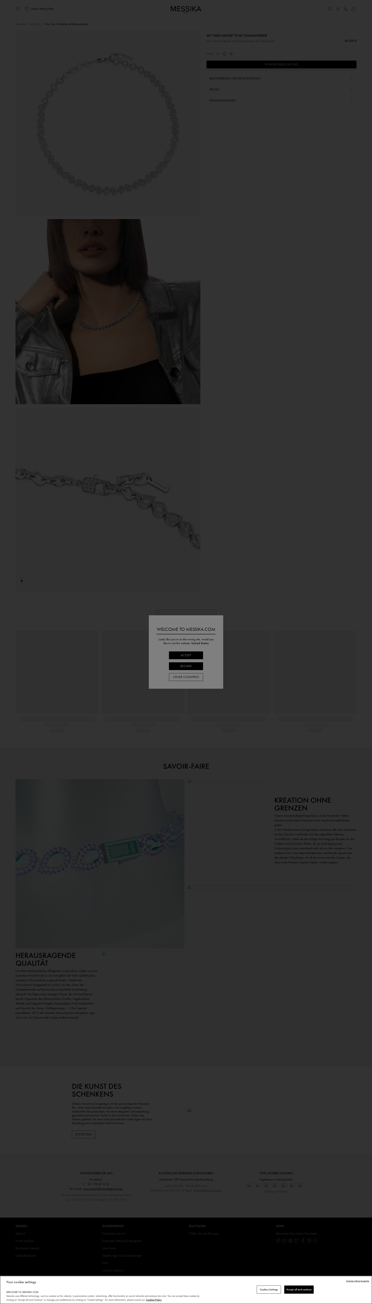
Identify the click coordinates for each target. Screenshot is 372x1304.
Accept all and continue (299, 1289)
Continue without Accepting (357, 1281)
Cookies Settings (269, 1289)
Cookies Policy (154, 1299)
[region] (186, 1290)
